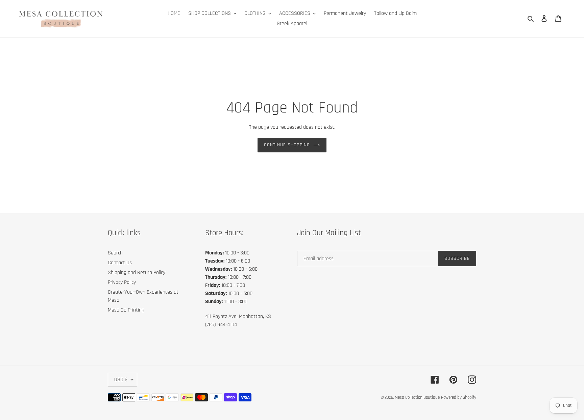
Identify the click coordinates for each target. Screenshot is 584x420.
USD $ (120, 379)
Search (115, 252)
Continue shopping (287, 145)
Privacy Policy (122, 282)
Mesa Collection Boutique (417, 397)
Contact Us (120, 262)
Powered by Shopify (458, 397)
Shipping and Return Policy (136, 272)
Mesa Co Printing (126, 310)
